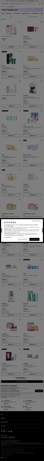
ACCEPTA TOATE (34, 239)
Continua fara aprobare (36, 220)
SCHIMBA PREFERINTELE (23, 239)
